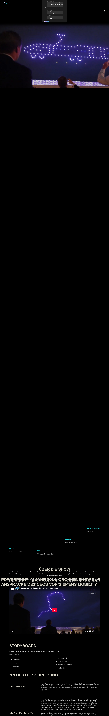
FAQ (51, 18)
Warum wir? (53, 6)
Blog (51, 17)
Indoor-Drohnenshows (56, 3)
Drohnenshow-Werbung (56, 4)
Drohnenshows (51, 1)
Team (51, 12)
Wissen (49, 15)
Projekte (52, 13)
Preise (48, 8)
